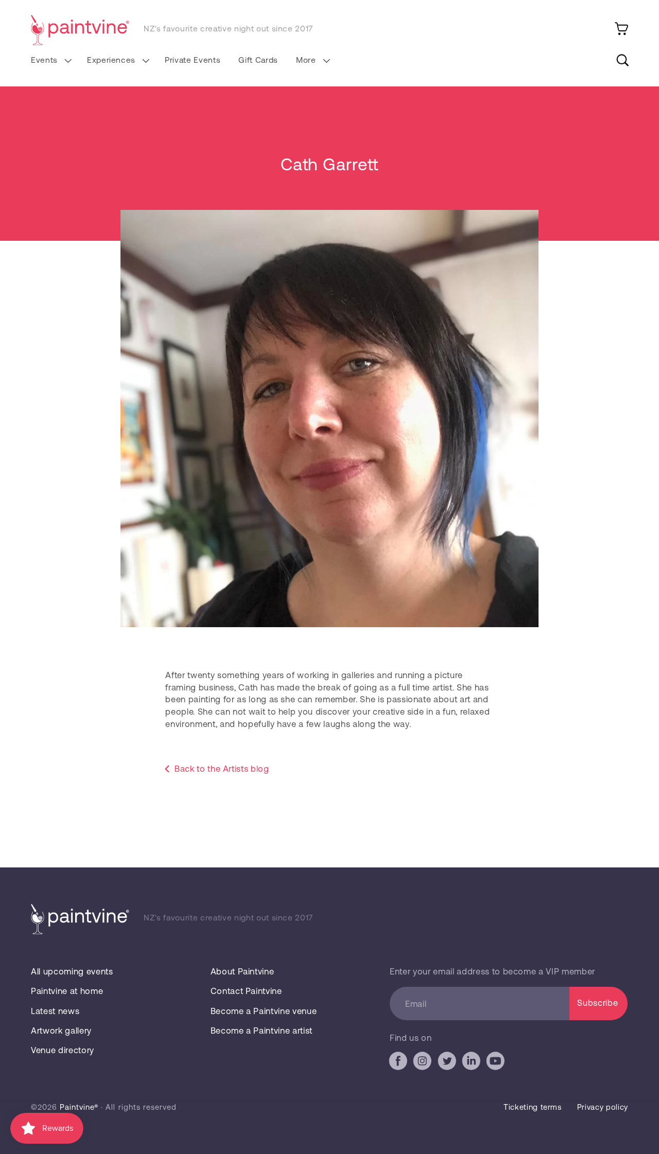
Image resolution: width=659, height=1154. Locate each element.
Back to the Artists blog (222, 768)
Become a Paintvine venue (264, 1011)
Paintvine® (79, 1106)
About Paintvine (242, 971)
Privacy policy (602, 1106)
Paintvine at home (67, 991)
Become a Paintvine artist (262, 1030)
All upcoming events (72, 971)
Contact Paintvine (246, 991)
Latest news (55, 1011)
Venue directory (62, 1050)
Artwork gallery (61, 1030)
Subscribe (597, 1002)
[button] (50, 60)
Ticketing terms (533, 1106)
